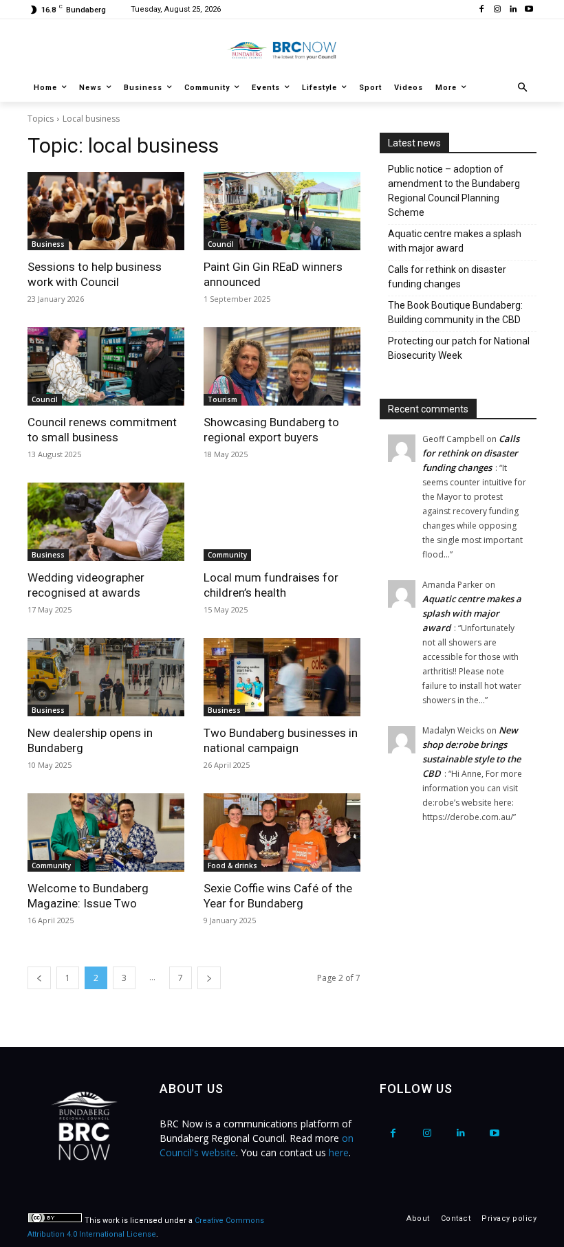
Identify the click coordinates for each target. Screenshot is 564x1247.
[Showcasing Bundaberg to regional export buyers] (282, 366)
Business (48, 244)
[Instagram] (498, 10)
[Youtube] (528, 10)
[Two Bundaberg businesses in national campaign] (282, 677)
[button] (523, 88)
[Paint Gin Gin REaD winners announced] (282, 211)
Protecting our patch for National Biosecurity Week (459, 348)
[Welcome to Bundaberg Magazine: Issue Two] (106, 832)
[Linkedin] (513, 10)
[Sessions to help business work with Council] (106, 211)
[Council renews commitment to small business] (106, 366)
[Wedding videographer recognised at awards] (106, 522)
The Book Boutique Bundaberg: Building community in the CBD (455, 312)
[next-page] (209, 978)
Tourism (222, 399)
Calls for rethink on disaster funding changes (447, 276)
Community (227, 555)
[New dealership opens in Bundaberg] (106, 677)
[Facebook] (482, 10)
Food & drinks (232, 865)
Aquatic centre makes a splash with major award (454, 241)
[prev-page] (39, 978)
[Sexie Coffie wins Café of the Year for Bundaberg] (282, 832)
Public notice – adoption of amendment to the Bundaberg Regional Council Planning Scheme (454, 191)
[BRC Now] (282, 50)
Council (221, 244)
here (339, 1152)
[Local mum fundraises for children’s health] (282, 522)
